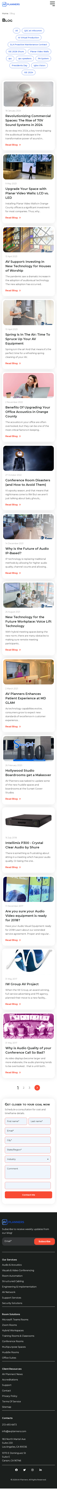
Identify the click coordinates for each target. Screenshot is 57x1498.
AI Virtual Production (28, 37)
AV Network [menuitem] (8, 1292)
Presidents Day (19, 65)
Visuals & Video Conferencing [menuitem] (18, 1270)
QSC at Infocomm (33, 30)
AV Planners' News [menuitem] (12, 1374)
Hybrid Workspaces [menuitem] (13, 1330)
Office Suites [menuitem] (9, 1357)
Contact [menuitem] (6, 1390)
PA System (43, 58)
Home (5, 13)
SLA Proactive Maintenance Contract (28, 44)
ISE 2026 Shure (16, 51)
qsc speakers (25, 58)
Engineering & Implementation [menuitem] (19, 1286)
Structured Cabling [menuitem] (13, 1281)
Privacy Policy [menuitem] (9, 1396)
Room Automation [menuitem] (12, 1276)
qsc (10, 58)
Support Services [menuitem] (11, 1297)
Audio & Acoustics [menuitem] (12, 1265)
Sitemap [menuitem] (6, 1407)
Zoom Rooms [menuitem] (9, 1325)
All (16, 30)
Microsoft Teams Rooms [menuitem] (15, 1319)
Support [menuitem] (6, 1385)
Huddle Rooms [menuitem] (10, 1352)
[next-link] (37, 1088)
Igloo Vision (39, 65)
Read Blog (11, 144)
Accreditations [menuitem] (10, 1379)
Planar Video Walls (39, 51)
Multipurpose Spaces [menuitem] (14, 1347)
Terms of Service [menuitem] (11, 1401)
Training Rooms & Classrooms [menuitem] (18, 1336)
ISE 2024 (28, 72)
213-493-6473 (9, 1424)
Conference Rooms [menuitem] (12, 1341)
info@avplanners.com (14, 1431)
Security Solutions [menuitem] (12, 1303)
